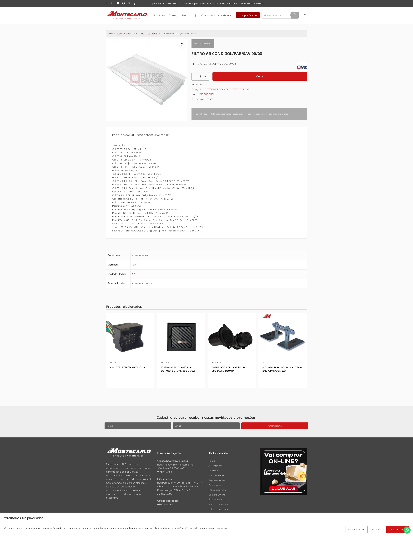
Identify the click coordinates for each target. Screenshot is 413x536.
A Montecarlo (215, 465)
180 (134, 264)
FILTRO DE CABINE (149, 33)
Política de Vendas (218, 504)
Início (110, 33)
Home (211, 460)
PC (133, 274)
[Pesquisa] (295, 15)
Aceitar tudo (397, 529)
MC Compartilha (217, 489)
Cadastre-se (215, 485)
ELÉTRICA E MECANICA (127, 33)
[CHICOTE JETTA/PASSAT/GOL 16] (130, 337)
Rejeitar (376, 529)
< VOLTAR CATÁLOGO (203, 43)
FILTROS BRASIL (207, 94)
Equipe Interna (216, 475)
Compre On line (216, 494)
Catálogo (213, 470)
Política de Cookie (218, 509)
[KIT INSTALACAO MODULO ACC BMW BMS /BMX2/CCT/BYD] (282, 337)
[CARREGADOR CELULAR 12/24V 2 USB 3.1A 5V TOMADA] (232, 337)
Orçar (259, 76)
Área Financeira (216, 499)
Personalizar (354, 529)
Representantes (216, 480)
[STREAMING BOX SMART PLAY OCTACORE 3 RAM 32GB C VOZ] (181, 337)
